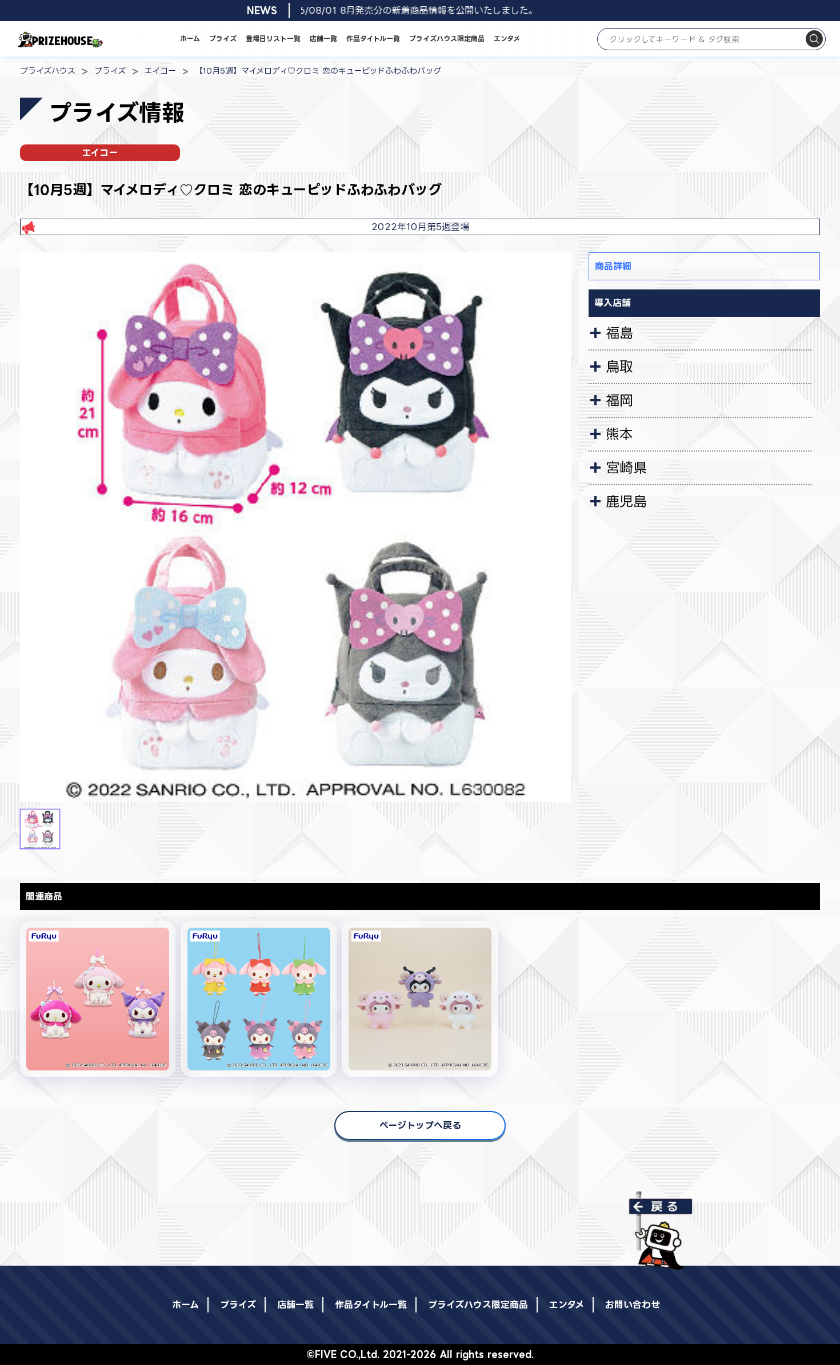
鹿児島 (626, 501)
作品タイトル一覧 (373, 38)
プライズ (223, 38)
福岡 (619, 400)
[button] (40, 829)
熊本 (619, 433)
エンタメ (507, 38)
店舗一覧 (323, 38)
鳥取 (619, 366)
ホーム (190, 38)
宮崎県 (626, 467)
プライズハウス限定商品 (447, 38)
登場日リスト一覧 (273, 38)
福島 (619, 332)
